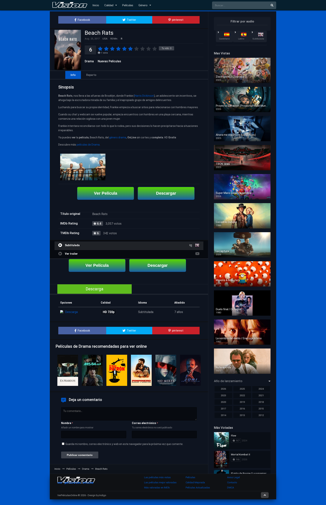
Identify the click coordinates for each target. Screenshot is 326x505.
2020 (223, 402)
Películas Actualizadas (198, 487)
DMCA (230, 487)
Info (73, 74)
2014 (223, 415)
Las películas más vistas (157, 477)
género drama (117, 137)
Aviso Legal (233, 477)
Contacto (232, 482)
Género (143, 5)
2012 (261, 415)
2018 (261, 402)
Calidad (108, 5)
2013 (242, 415)
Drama (89, 61)
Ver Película (105, 193)
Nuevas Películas (109, 61)
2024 (261, 388)
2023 (223, 395)
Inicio (95, 5)
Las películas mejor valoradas (160, 482)
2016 (242, 408)
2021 (261, 395)
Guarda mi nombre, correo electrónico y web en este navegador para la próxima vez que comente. (124, 444)
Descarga (94, 289)
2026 (223, 388)
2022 (242, 395)
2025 (242, 388)
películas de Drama (88, 144)
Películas (127, 5)
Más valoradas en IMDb (157, 487)
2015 (261, 408)
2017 (223, 408)
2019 (242, 402)
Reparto (91, 74)
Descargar (166, 193)
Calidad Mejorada (195, 482)
